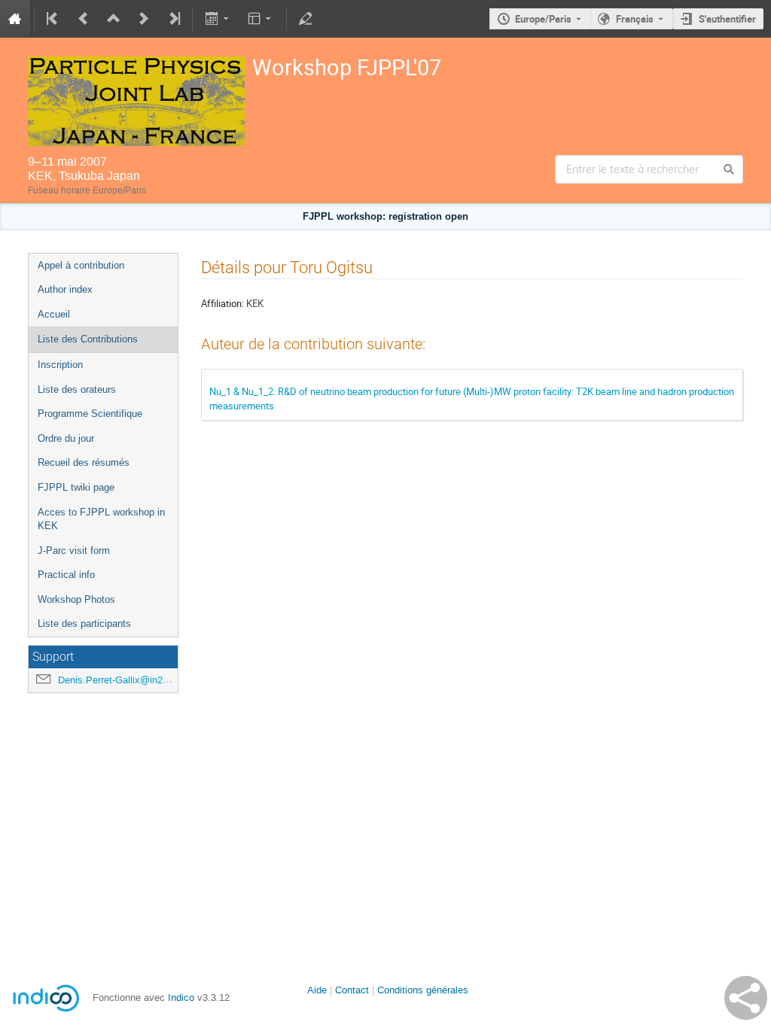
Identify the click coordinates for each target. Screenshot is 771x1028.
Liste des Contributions (88, 339)
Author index (65, 289)
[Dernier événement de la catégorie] (173, 19)
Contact (352, 990)
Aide (317, 990)
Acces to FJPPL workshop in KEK (101, 519)
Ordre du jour (66, 438)
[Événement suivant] (144, 19)
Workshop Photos (76, 599)
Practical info (66, 574)
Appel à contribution (81, 265)
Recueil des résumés (84, 462)
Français (635, 19)
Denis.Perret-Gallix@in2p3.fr (120, 680)
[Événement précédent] (84, 19)
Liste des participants (84, 623)
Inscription (60, 364)
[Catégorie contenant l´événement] (114, 19)
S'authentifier (727, 19)
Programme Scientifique (90, 413)
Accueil (54, 314)
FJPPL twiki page (76, 487)
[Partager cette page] (745, 997)
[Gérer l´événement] (306, 19)
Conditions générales (422, 990)
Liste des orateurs (77, 389)
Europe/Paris (543, 19)
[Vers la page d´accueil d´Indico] (15, 19)
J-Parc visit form (74, 550)
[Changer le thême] (260, 19)
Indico (181, 997)
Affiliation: (222, 303)
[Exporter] (218, 19)
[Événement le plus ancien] (53, 19)
